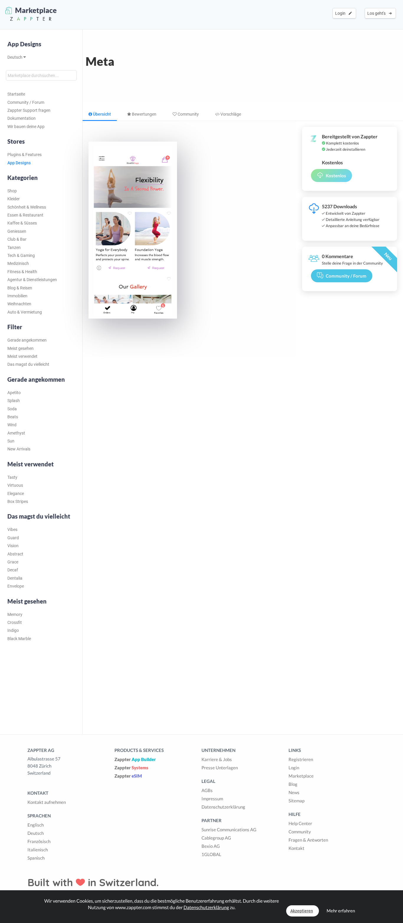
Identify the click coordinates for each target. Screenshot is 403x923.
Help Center (300, 823)
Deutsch (15, 57)
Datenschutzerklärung (223, 806)
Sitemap (296, 800)
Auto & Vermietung (24, 312)
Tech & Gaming (21, 255)
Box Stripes (17, 501)
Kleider (13, 198)
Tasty (12, 477)
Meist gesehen (20, 348)
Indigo (13, 630)
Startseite (16, 94)
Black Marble (19, 638)
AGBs (207, 790)
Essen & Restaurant (25, 215)
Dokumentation (21, 118)
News (294, 792)
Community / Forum (25, 102)
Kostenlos (336, 175)
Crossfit (14, 622)
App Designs (24, 43)
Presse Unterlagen (220, 767)
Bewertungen (143, 114)
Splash (13, 400)
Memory (14, 614)
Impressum (212, 798)
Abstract (15, 554)
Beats (12, 416)
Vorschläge (230, 114)
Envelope (15, 586)
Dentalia (14, 578)
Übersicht (101, 114)
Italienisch (37, 849)
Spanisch (36, 857)
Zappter (135, 759)
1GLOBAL (211, 854)
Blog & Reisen (19, 288)
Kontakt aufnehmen (46, 802)
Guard (13, 537)
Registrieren (301, 759)
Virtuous (15, 485)
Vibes (12, 529)
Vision (13, 545)
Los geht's (377, 13)
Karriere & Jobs (217, 759)
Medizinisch (18, 263)
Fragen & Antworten (308, 839)
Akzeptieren (301, 911)
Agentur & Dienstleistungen (32, 279)
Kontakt (296, 848)
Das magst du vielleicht (28, 364)
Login (341, 13)
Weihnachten (19, 303)
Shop (12, 190)
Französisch (38, 841)
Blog (293, 784)
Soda (12, 408)
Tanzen (14, 247)
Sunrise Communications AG (229, 829)
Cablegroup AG (216, 837)
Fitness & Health (22, 271)
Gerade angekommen (27, 340)
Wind (12, 424)
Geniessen (16, 231)
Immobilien (17, 296)
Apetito (14, 392)
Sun (10, 441)
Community (188, 114)
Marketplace (301, 775)
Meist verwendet (22, 356)
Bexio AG (211, 846)
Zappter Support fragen (28, 110)
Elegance (15, 493)
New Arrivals (18, 449)
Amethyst (16, 433)
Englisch (35, 824)
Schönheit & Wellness (26, 207)
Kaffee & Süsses (22, 223)
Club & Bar (17, 239)
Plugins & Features (24, 154)
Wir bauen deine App (26, 126)
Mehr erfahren (341, 910)
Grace (12, 562)
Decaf (12, 570)
